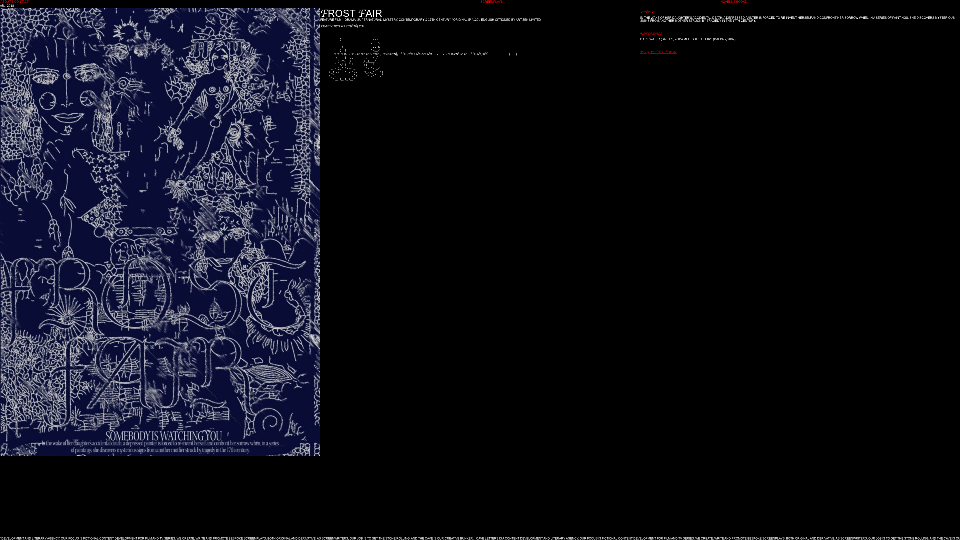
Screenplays (491, 2)
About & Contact (14, 2)
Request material (658, 52)
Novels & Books (733, 2)
